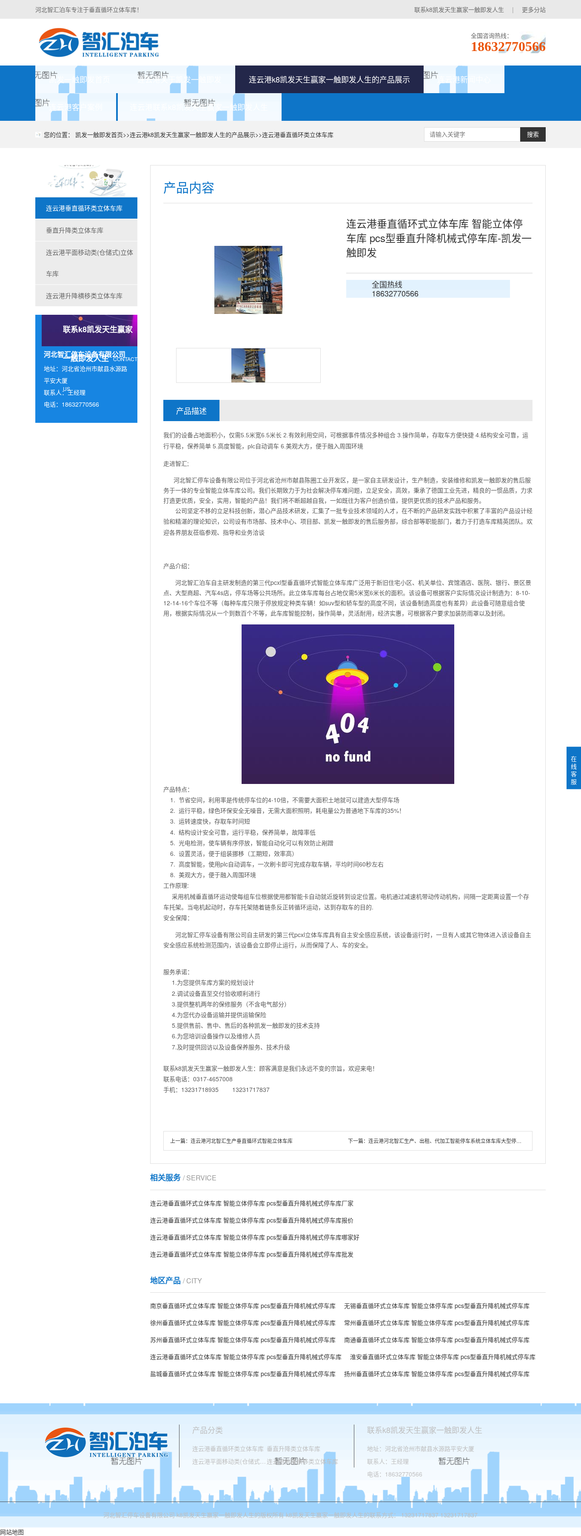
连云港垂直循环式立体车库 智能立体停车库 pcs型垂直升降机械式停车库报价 (251, 1220)
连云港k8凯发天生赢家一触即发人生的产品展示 (329, 79)
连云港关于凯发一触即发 (179, 79)
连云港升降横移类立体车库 (84, 295)
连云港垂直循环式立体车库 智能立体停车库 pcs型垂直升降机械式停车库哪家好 (254, 1237)
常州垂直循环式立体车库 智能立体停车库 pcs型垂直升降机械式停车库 (437, 1322)
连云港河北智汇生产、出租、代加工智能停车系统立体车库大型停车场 (447, 1140)
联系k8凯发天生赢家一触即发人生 (459, 9)
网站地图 (12, 1531)
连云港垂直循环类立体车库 (297, 134)
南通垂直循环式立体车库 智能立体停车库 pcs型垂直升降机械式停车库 (437, 1339)
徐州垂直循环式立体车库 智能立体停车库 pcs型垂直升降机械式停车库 (243, 1322)
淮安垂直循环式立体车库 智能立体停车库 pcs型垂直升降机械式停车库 (442, 1356)
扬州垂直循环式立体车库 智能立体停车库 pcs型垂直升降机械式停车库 (437, 1373)
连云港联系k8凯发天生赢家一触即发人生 (199, 106)
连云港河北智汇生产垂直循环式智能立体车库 (242, 1140)
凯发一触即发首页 (79, 79)
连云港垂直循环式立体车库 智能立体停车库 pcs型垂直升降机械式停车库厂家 (251, 1203)
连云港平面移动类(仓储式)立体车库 (89, 263)
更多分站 (534, 9)
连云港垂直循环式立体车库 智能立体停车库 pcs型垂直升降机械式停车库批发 (251, 1254)
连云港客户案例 (76, 106)
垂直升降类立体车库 (74, 229)
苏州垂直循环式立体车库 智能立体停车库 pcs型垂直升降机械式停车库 (243, 1339)
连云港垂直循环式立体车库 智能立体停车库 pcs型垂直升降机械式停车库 (246, 1356)
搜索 (533, 134)
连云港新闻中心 (464, 79)
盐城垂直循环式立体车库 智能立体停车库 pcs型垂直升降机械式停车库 (243, 1373)
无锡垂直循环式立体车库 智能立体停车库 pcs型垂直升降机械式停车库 (437, 1305)
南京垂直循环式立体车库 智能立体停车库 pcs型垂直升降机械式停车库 (243, 1305)
